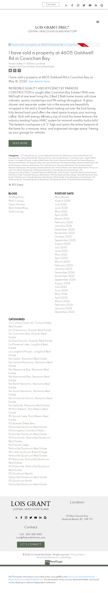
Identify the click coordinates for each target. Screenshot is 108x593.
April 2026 (61, 215)
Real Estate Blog (18, 208)
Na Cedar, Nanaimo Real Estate (63, 160)
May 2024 (61, 294)
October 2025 (63, 237)
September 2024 (65, 280)
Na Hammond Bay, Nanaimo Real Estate (77, 163)
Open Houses (17, 204)
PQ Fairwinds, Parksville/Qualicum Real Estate (77, 172)
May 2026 (61, 211)
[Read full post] (54, 46)
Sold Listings (16, 211)
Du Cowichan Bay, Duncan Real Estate (36, 67)
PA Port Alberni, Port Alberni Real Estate (72, 168)
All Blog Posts (16, 197)
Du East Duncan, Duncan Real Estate (53, 158)
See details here (39, 81)
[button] (66, 5)
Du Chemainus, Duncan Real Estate (74, 156)
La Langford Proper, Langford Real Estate (32, 160)
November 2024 (65, 276)
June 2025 (61, 251)
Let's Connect (30, 545)
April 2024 (61, 297)
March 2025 (62, 262)
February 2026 (64, 222)
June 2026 (61, 208)
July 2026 (61, 204)
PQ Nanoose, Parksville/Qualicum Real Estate (34, 177)
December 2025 (65, 229)
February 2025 (64, 265)
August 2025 (62, 244)
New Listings (16, 201)
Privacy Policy (77, 555)
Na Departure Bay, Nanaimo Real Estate (43, 163)
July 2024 (61, 287)
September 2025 (65, 240)
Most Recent (62, 197)
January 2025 (63, 269)
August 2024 (62, 283)
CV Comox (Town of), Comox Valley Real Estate (39, 156)
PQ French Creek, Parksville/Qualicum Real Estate (29, 175)
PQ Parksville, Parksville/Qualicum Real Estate (72, 177)
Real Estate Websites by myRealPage (54, 558)
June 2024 (61, 290)
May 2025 (61, 254)
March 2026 (62, 219)
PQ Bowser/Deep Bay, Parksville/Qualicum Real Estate (56, 170)
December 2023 (65, 312)
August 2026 (62, 201)
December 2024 (65, 272)
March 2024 (62, 301)
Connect (51, 4)
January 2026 (63, 226)
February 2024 (64, 305)
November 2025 (65, 233)
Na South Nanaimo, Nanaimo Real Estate (57, 165)
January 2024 (63, 308)
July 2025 (61, 247)
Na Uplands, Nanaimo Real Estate (41, 168)
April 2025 (61, 258)
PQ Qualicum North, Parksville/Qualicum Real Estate (71, 180)
